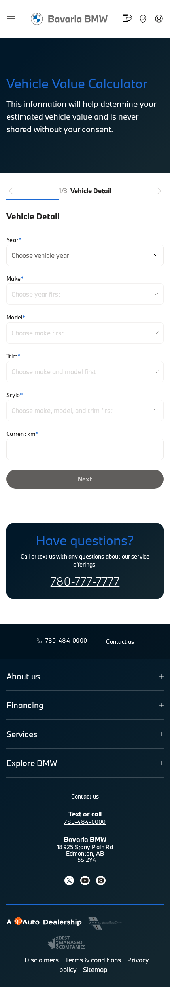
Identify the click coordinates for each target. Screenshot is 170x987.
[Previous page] (11, 191)
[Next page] (159, 191)
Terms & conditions (93, 960)
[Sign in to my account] (159, 18)
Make (15, 279)
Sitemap (95, 969)
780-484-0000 (85, 821)
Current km (22, 434)
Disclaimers (42, 960)
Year (14, 240)
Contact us (85, 796)
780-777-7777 (85, 581)
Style (14, 395)
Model (16, 317)
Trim (13, 356)
